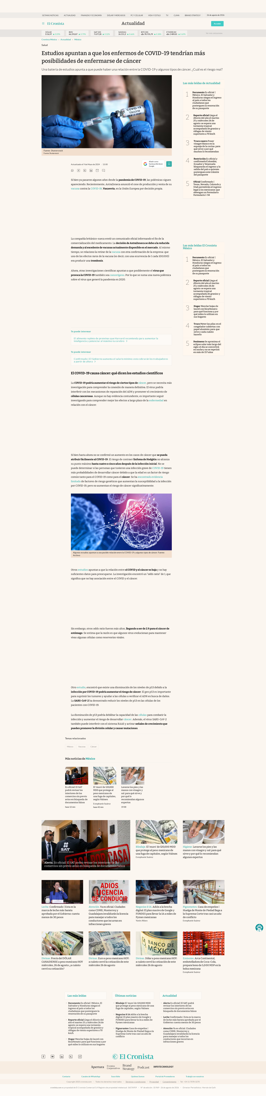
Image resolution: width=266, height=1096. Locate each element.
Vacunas (81, 747)
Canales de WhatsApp (90, 1076)
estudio (81, 687)
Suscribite (115, 1076)
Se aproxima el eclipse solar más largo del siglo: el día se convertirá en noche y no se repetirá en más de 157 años (207, 347)
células (143, 714)
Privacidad (154, 1082)
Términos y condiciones (136, 1082)
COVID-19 (96, 188)
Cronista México (49, 39)
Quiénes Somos (137, 1076)
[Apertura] (97, 1067)
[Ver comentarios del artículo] (103, 170)
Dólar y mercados (116, 15)
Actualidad (70, 15)
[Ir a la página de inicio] (56, 23)
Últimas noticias (50, 15)
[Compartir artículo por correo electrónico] (97, 170)
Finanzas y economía (91, 15)
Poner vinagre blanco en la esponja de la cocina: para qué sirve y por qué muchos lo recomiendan (207, 146)
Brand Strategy (192, 15)
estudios (83, 569)
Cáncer (93, 747)
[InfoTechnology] (163, 1067)
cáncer (142, 382)
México (77, 39)
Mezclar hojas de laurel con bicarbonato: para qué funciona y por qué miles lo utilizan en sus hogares (206, 311)
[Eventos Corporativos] (113, 1067)
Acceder (217, 24)
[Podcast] (143, 1067)
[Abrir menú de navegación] (43, 23)
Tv (167, 15)
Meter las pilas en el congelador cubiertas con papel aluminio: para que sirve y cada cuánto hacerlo (207, 329)
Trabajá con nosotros (195, 1076)
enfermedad (156, 400)
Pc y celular (137, 15)
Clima (176, 15)
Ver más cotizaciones (214, 33)
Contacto (66, 1076)
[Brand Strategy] (129, 1067)
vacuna (75, 188)
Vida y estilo (154, 15)
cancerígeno (117, 275)
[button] (259, 928)
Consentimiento (169, 1082)
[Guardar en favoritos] (169, 164)
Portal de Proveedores (165, 1076)
